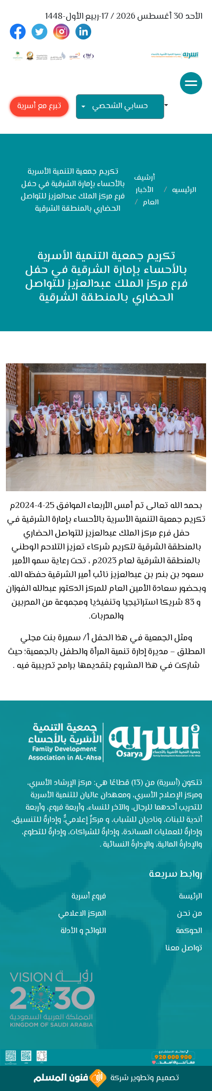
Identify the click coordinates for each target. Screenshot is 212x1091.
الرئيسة (190, 897)
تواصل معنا (183, 948)
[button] (170, 106)
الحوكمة (189, 931)
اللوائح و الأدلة (83, 931)
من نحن (189, 914)
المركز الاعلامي (82, 914)
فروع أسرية (88, 897)
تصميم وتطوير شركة (142, 1078)
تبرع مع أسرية (39, 106)
